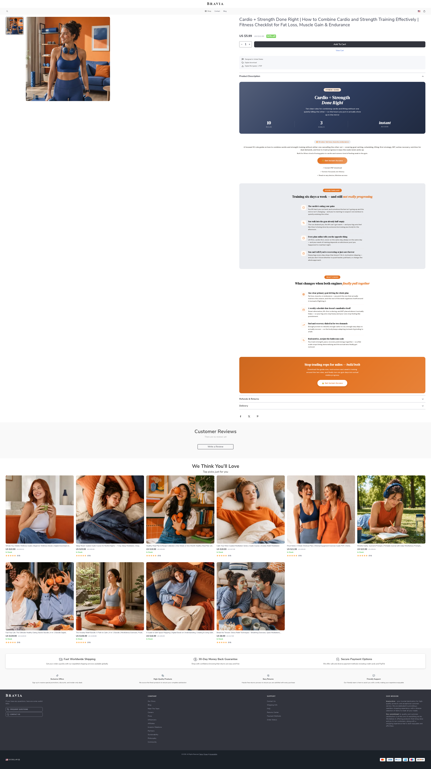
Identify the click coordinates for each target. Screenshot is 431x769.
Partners (151, 731)
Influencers (152, 720)
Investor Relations (155, 727)
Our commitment (392, 714)
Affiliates (151, 723)
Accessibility (213, 754)
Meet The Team (153, 709)
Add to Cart (340, 44)
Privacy (206, 754)
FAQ (268, 709)
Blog (224, 11)
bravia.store (390, 701)
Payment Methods (274, 716)
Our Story (151, 701)
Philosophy (152, 738)
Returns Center (273, 712)
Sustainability (153, 734)
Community (152, 742)
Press (150, 716)
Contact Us (271, 701)
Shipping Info (272, 705)
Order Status (272, 720)
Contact (217, 11)
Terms (201, 754)
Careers (151, 712)
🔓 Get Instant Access (332, 160)
